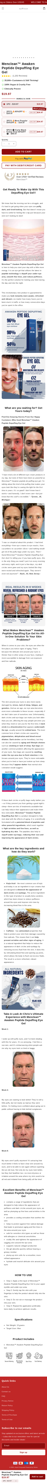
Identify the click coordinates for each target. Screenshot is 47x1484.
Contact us (6, 1391)
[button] (2, 8)
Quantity (5, 140)
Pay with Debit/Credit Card (23, 165)
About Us (5, 1387)
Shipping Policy (8, 1410)
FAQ (3, 1396)
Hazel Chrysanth (20, 1467)
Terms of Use (7, 1419)
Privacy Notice (7, 1401)
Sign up (23, 1452)
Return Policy (7, 1405)
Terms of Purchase (9, 1415)
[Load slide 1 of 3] (13, 58)
